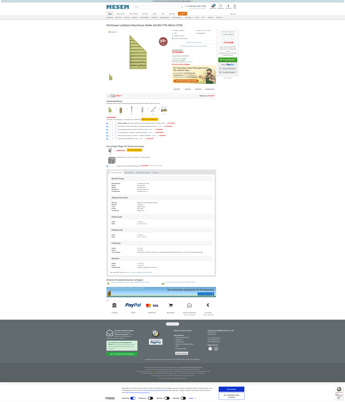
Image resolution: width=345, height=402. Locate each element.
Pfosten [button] (210, 17)
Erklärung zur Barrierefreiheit (184, 344)
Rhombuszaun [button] (177, 17)
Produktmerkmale (116, 172)
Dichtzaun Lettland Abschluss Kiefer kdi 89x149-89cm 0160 (130, 282)
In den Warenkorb (228, 60)
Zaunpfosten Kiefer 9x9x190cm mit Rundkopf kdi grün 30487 (137, 126)
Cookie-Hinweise (181, 348)
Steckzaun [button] (188, 17)
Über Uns (233, 14)
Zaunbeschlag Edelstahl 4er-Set (128, 138)
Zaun (110, 14)
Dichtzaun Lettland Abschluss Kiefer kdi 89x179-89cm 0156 (141, 123)
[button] (161, 96)
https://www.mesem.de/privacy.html (137, 392)
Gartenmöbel (120, 14)
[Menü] (342, 387)
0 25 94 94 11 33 (215, 339)
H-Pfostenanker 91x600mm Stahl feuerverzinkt (132, 132)
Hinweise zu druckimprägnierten (138, 272)
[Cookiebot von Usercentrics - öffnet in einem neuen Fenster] (110, 398)
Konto (234, 8)
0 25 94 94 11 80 (215, 337)
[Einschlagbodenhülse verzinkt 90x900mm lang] (131, 109)
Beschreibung (129, 172)
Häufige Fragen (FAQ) (182, 337)
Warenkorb (213, 6)
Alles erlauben (231, 389)
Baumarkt (172, 14)
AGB (177, 346)
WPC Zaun (118, 17)
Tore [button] (203, 17)
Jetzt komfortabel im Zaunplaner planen (194, 46)
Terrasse (145, 14)
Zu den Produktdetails (181, 38)
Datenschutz (180, 342)
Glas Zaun (154, 17)
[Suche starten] (182, 6)
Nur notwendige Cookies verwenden (231, 396)
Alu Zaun (127, 17)
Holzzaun (135, 17)
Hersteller (155, 172)
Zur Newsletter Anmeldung (123, 354)
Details (191, 398)
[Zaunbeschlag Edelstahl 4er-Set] (164, 109)
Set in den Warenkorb (150, 119)
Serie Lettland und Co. (195, 42)
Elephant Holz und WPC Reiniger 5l (128, 166)
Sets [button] (196, 17)
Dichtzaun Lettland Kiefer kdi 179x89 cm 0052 (180, 282)
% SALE (182, 13)
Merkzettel (220, 8)
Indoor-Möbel (133, 14)
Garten (155, 14)
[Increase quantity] (232, 38)
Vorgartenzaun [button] (164, 17)
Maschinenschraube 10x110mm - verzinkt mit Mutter (134, 135)
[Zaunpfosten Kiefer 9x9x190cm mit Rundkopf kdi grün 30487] (120, 109)
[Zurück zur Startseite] (117, 7)
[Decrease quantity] (224, 38)
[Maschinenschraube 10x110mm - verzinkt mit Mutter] (153, 109)
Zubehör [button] (219, 17)
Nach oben (172, 324)
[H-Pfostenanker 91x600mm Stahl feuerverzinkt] (142, 109)
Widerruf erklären (181, 353)
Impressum (179, 339)
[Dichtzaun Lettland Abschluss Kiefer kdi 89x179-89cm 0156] (110, 109)
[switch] (150, 398)
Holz (163, 14)
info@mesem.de (215, 341)
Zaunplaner (109, 17)
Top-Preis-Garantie (229, 32)
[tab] (116, 172)
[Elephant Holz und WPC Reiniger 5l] (110, 150)
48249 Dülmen (189, 62)
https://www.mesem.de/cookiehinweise (155, 390)
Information (228, 8)
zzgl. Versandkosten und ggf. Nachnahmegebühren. (190, 367)
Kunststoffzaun (144, 17)
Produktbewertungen (143, 172)
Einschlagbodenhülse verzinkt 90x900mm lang (132, 129)
